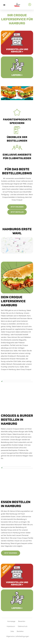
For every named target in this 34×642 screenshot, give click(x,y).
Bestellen (20, 631)
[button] (4, 4)
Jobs (12, 631)
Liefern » (17, 75)
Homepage (11, 621)
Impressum (11, 626)
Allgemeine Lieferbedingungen (17, 636)
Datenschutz (22, 626)
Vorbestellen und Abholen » (17, 50)
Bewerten (21, 621)
